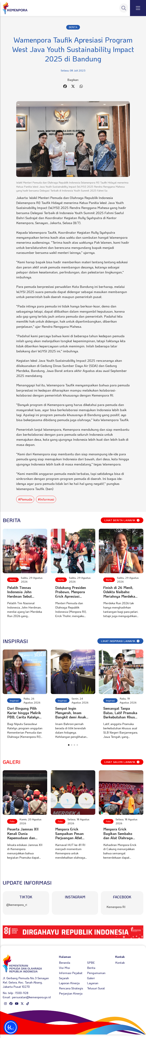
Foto (12, 821)
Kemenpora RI (115, 907)
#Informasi (46, 499)
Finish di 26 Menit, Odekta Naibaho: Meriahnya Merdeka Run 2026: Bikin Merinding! (119, 596)
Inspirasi (14, 700)
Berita (13, 579)
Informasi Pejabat (70, 973)
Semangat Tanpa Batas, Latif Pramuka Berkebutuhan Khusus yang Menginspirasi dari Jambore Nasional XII (121, 719)
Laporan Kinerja (69, 983)
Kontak (120, 962)
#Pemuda (25, 499)
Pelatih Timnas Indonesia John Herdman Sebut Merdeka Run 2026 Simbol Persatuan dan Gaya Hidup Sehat (24, 598)
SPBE (91, 962)
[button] (68, 745)
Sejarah (64, 978)
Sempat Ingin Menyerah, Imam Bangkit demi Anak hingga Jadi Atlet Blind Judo (70, 717)
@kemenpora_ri (16, 905)
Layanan (92, 983)
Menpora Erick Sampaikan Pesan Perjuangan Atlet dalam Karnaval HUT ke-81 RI (72, 838)
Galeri (91, 978)
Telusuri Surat (96, 988)
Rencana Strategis (71, 988)
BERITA (73, 27)
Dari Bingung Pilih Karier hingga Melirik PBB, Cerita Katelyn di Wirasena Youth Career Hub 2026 (24, 717)
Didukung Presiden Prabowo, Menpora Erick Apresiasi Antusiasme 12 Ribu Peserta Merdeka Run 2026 (72, 598)
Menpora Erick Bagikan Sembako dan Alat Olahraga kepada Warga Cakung (118, 838)
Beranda (64, 962)
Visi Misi (64, 968)
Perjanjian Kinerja (70, 993)
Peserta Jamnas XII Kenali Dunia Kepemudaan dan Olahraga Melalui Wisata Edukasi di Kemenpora (22, 840)
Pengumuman (96, 973)
